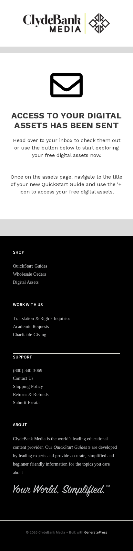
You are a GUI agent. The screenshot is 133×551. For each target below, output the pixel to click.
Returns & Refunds (30, 394)
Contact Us (23, 378)
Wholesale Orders (29, 274)
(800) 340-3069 (27, 370)
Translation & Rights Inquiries (41, 318)
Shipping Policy (28, 386)
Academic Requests (31, 326)
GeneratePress (95, 532)
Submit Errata (26, 402)
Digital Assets (25, 282)
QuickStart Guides (30, 266)
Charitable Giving (29, 334)
